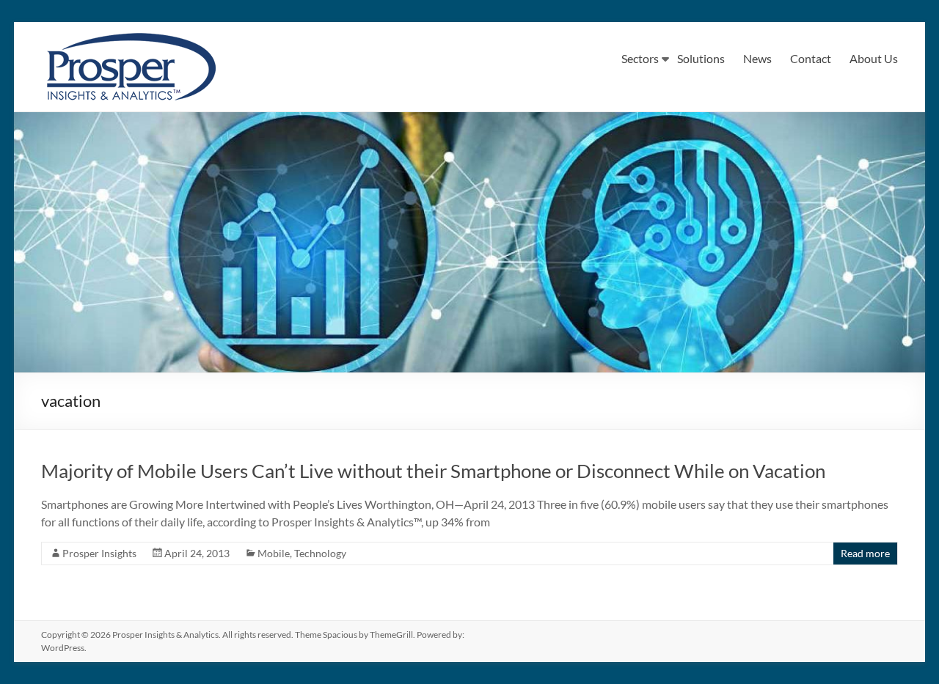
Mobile (273, 553)
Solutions (701, 58)
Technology (320, 553)
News (757, 58)
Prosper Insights (99, 553)
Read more (865, 553)
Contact (810, 58)
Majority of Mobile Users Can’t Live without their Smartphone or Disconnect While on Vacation (433, 470)
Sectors (640, 58)
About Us (874, 58)
